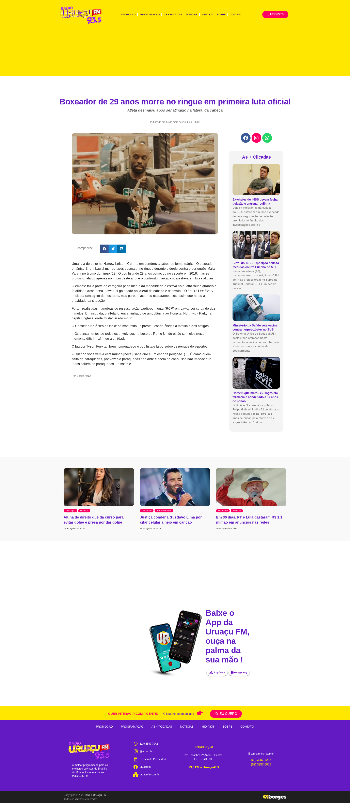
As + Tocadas (173, 14)
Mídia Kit (207, 14)
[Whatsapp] (267, 138)
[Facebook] (246, 138)
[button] (104, 249)
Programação (150, 14)
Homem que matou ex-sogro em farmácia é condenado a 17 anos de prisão (255, 397)
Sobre (221, 14)
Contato (235, 14)
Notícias (191, 14)
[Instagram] (256, 138)
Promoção (128, 14)
